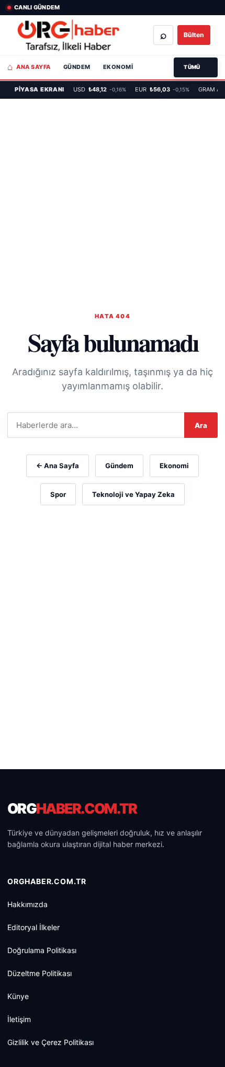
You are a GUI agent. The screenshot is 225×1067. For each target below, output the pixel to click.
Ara (201, 425)
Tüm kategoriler (196, 67)
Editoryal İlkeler (33, 927)
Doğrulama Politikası (41, 950)
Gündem (77, 67)
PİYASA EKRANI (39, 89)
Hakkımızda (27, 904)
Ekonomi (118, 67)
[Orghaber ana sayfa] (68, 35)
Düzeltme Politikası (39, 973)
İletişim (19, 1019)
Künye (18, 996)
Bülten (194, 35)
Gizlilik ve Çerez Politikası (50, 1042)
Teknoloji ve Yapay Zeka (133, 494)
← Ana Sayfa (57, 465)
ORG (72, 808)
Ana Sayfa (29, 67)
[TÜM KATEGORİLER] (196, 67)
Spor (58, 494)
